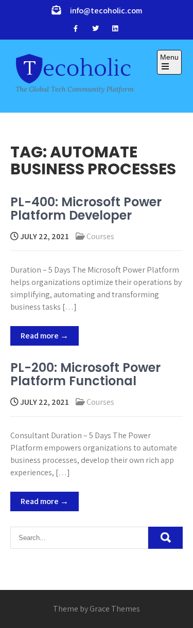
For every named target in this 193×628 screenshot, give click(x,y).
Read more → (44, 335)
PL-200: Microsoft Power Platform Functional (85, 374)
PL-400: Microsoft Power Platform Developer (86, 208)
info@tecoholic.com (106, 10)
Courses (100, 236)
